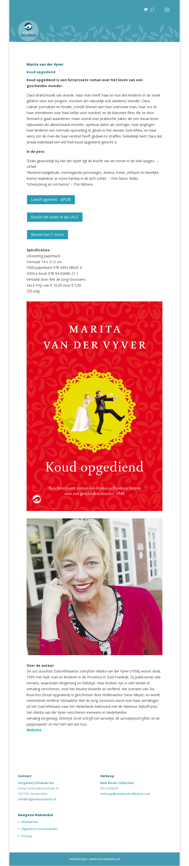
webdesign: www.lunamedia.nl (94, 859)
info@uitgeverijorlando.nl (37, 799)
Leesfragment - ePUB (51, 199)
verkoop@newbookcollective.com (125, 793)
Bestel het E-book (47, 234)
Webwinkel (29, 822)
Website (34, 730)
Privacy (26, 836)
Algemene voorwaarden (39, 829)
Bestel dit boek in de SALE (55, 217)
